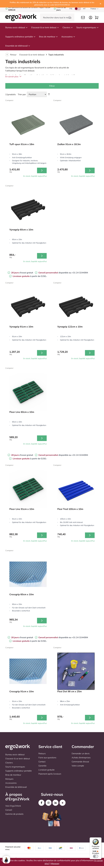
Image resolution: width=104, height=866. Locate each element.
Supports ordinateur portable (19, 36)
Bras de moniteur (47, 36)
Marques (9, 779)
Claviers (66, 27)
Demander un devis (81, 753)
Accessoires (67, 36)
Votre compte (78, 765)
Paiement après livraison (49, 774)
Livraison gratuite (46, 769)
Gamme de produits (14, 814)
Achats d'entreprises (81, 757)
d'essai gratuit (22, 272)
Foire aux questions (47, 757)
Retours (42, 753)
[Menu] (99, 838)
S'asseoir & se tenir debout (43, 27)
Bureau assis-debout (15, 27)
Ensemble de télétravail (16, 45)
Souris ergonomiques (86, 27)
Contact (41, 761)
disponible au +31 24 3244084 (63, 272)
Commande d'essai (80, 761)
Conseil (8, 810)
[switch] (95, 856)
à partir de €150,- (30, 276)
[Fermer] (100, 4)
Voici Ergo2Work (13, 806)
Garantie (42, 765)
